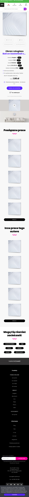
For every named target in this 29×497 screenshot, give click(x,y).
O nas (14, 432)
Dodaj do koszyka (14, 88)
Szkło (14, 407)
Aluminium (14, 396)
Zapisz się (21, 458)
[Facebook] (7, 484)
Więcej (14, 219)
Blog (15, 425)
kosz (7, 352)
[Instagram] (11, 484)
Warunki (17, 463)
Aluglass (14, 393)
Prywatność (12, 463)
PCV (14, 399)
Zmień (19, 57)
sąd (22, 344)
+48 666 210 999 (15, 479)
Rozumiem (14, 494)
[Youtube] (14, 484)
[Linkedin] (21, 484)
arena (19, 348)
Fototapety (14, 411)
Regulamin (14, 439)
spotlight (19, 352)
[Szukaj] (25, 9)
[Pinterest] (18, 484)
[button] (8, 5)
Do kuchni (14, 378)
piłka (9, 348)
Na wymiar (14, 414)
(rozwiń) (18, 361)
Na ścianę (14, 386)
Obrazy (14, 390)
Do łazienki (14, 380)
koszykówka (9, 344)
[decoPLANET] (2, 5)
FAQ (14, 429)
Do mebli (14, 383)
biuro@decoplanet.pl (14, 476)
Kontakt (14, 436)
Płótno (14, 404)
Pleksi (14, 402)
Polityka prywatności (14, 443)
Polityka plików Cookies (14, 446)
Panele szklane (14, 375)
